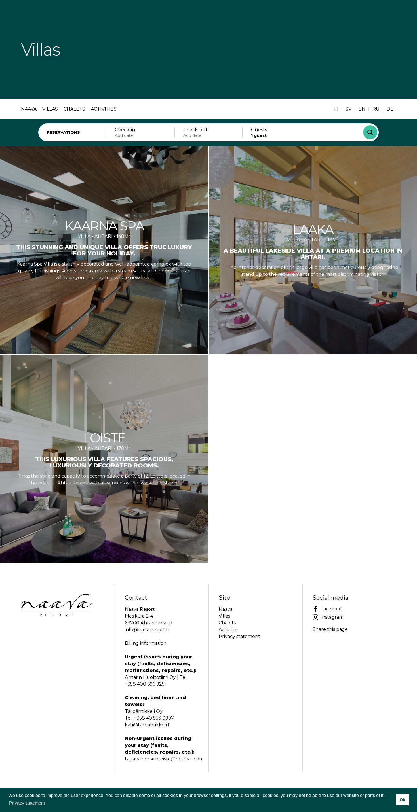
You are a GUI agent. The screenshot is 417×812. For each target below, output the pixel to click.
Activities (104, 109)
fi (336, 109)
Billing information (146, 643)
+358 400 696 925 (145, 684)
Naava (29, 109)
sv (348, 109)
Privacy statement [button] (27, 803)
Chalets (74, 109)
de (390, 109)
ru (376, 109)
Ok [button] (402, 800)
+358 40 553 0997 (154, 718)
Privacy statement (239, 636)
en (362, 109)
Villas (50, 109)
